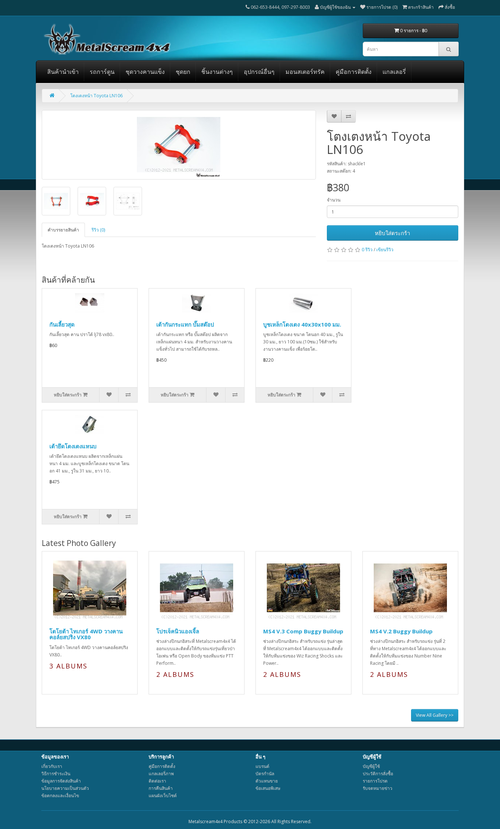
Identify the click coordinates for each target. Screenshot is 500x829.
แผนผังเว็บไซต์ (163, 795)
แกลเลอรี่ (394, 72)
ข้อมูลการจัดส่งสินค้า (61, 781)
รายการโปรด (375, 781)
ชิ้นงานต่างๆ (217, 72)
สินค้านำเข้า (63, 72)
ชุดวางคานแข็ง (145, 72)
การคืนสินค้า (161, 788)
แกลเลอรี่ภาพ (161, 773)
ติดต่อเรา (157, 781)
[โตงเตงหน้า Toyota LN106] (179, 145)
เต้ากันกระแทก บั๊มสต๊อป (185, 324)
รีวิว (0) (98, 230)
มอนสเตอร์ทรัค (305, 72)
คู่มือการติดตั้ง (354, 72)
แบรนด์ (262, 766)
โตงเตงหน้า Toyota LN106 (96, 96)
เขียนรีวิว (384, 249)
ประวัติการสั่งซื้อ (378, 773)
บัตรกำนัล (264, 773)
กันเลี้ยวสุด (62, 324)
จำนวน (333, 200)
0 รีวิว (367, 249)
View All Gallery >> (435, 715)
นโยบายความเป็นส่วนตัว (65, 788)
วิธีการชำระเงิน (55, 773)
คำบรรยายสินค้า (63, 230)
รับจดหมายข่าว (377, 788)
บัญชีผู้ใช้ (371, 766)
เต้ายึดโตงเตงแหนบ (73, 446)
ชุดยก (183, 72)
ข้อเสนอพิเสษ (267, 788)
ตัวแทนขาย (266, 781)
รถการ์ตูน (102, 72)
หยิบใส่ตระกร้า (392, 233)
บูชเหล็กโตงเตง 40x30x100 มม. (302, 324)
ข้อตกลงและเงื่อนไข (60, 795)
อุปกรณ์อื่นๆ (259, 72)
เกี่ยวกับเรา (51, 766)
